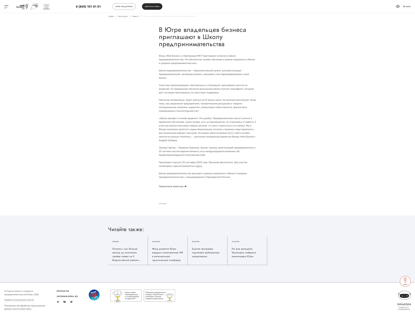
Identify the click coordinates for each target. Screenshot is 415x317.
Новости (136, 16)
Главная (112, 16)
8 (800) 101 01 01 (88, 6)
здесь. (199, 166)
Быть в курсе (124, 16)
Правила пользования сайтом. (19, 300)
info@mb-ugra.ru (67, 296)
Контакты (63, 291)
